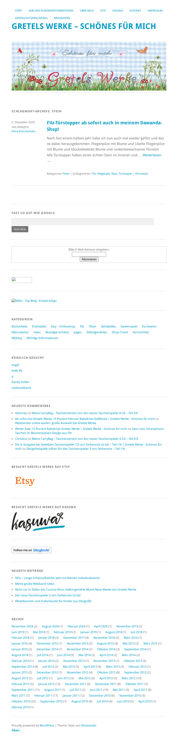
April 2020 (101, 626)
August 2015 (105, 643)
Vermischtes (141, 332)
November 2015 (77, 643)
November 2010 (130, 695)
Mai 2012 (85, 678)
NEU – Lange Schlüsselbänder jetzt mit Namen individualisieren (57, 578)
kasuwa (117, 10)
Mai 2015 (129, 643)
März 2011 (18, 695)
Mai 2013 (69, 666)
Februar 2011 (43, 695)
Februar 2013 (137, 666)
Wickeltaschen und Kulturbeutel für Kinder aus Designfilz (53, 601)
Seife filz (17, 370)
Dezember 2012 (47, 672)
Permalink (141, 173)
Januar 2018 (46, 637)
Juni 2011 (96, 690)
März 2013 (113, 666)
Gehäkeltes (108, 326)
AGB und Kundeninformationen (51, 10)
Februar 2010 (20, 707)
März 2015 (150, 643)
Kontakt (135, 10)
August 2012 (20, 678)
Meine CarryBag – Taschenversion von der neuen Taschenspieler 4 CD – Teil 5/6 (85, 413)
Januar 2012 (46, 684)
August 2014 (20, 655)
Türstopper (125, 173)
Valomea (21, 413)
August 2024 (50, 626)
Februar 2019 (63, 632)
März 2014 (129, 655)
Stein (114, 173)
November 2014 (77, 649)
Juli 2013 (48, 666)
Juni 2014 (63, 655)
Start (18, 10)
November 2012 (77, 672)
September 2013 (23, 666)
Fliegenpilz (103, 173)
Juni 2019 (18, 632)
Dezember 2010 (100, 695)
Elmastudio (88, 725)
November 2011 (106, 684)
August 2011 (52, 690)
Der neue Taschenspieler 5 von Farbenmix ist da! (48, 595)
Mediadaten (62, 18)
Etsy (103, 10)
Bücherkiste (19, 326)
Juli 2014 (42, 655)
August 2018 (113, 632)
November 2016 (104, 637)
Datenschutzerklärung (31, 18)
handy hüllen (20, 382)
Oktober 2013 (133, 661)
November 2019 (127, 626)
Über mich (87, 10)
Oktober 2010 (21, 701)
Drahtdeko (39, 326)
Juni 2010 (123, 701)
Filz (94, 173)
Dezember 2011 (75, 684)
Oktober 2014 (106, 649)
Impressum (155, 10)
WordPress (47, 725)
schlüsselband (21, 388)
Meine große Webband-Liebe (34, 583)
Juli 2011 (75, 690)
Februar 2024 (76, 626)
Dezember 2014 (47, 649)
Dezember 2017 (74, 637)
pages (78, 332)
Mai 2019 (39, 632)
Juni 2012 (63, 678)
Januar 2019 (88, 632)
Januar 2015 (20, 649)
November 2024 (22, 626)
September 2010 (51, 701)
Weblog (17, 338)
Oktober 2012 (106, 672)
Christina (21, 438)
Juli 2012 (42, 678)
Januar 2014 (46, 661)
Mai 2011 (119, 690)
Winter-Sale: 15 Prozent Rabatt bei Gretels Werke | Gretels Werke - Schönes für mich (71, 429)
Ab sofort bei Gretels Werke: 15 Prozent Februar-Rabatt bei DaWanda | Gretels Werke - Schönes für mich (85, 419)
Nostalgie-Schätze (57, 332)
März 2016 (131, 637)
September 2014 (135, 649)
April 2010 (145, 701)
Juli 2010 (102, 701)
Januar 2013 (20, 672)
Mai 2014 (85, 655)
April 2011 (140, 690)
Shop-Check (120, 332)
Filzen (66, 173)
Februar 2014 (20, 661)
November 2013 (104, 661)
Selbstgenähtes (96, 332)
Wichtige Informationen (42, 338)
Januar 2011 (71, 695)
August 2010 (79, 701)
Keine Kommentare (23, 131)
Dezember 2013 (74, 661)
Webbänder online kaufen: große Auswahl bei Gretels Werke (55, 423)
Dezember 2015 (47, 643)
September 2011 (23, 690)
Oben (15, 730)
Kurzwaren (149, 326)
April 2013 (90, 666)
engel (15, 365)
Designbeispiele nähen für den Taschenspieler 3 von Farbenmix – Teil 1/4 (75, 448)
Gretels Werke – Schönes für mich (84, 26)
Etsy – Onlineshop (63, 326)
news (37, 332)
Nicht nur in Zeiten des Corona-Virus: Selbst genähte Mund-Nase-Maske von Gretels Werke (75, 589)
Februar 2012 (20, 684)
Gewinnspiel (129, 326)
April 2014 (106, 655)
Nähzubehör (20, 332)
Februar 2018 (20, 637)
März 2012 (129, 678)
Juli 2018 (136, 632)
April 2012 (106, 678)
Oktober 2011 (134, 684)
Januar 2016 (20, 643)
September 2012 (135, 672)
